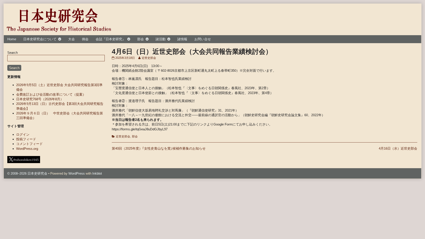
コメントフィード (29, 144)
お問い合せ (202, 39)
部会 (140, 39)
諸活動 (161, 39)
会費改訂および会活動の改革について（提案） (51, 94)
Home (11, 39)
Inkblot (97, 173)
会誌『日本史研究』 (111, 39)
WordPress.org (27, 148)
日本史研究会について (39, 39)
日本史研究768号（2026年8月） (40, 99)
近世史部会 (148, 58)
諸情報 (182, 39)
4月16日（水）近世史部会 (398, 148)
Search (12, 52)
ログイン (22, 134)
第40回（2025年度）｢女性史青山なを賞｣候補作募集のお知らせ (159, 148)
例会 (85, 39)
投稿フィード (26, 139)
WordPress (76, 173)
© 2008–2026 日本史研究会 (27, 173)
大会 (71, 39)
